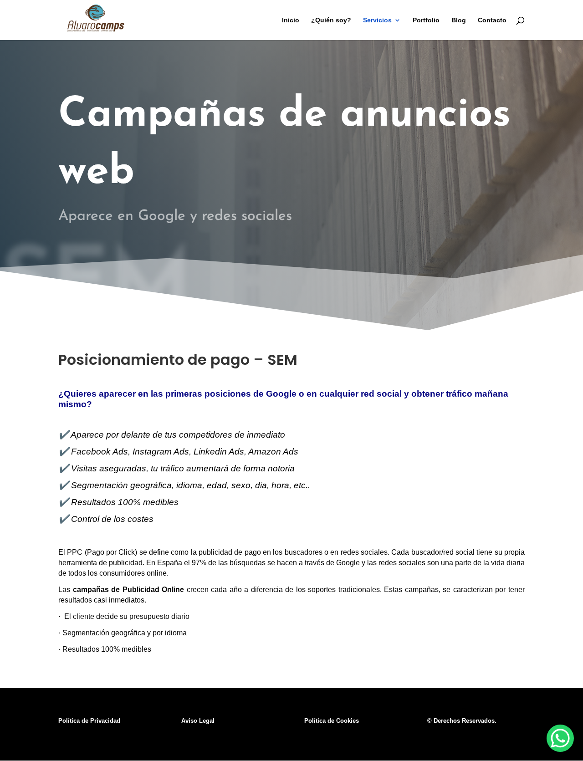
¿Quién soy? (331, 20)
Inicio (290, 20)
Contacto (492, 20)
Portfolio (426, 20)
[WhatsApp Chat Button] (560, 738)
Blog (458, 20)
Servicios (377, 20)
